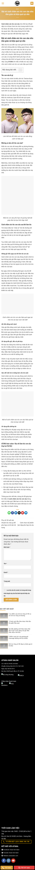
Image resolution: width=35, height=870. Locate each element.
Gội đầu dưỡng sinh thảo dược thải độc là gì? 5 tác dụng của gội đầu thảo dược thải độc (19, 630)
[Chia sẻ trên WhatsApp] (9, 512)
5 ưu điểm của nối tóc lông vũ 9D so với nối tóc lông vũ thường (20, 614)
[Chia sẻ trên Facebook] (12, 512)
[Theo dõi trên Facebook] (4, 860)
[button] (2, 3)
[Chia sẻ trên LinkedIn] (25, 512)
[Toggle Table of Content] (19, 70)
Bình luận (7, 547)
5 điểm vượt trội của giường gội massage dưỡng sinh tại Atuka (18, 637)
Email (6, 572)
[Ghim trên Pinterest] (22, 512)
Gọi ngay (8, 867)
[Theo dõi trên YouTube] (13, 860)
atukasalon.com (13, 855)
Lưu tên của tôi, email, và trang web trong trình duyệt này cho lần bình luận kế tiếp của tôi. (17, 593)
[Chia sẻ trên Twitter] (15, 512)
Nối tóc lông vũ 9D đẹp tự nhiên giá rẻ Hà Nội (20, 645)
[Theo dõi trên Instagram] (8, 860)
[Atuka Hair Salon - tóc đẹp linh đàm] (17, 3)
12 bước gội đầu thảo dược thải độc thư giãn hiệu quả (20, 622)
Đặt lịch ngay (25, 867)
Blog (17, 9)
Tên (5, 563)
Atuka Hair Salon (14, 849)
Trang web (7, 581)
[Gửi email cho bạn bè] (19, 512)
